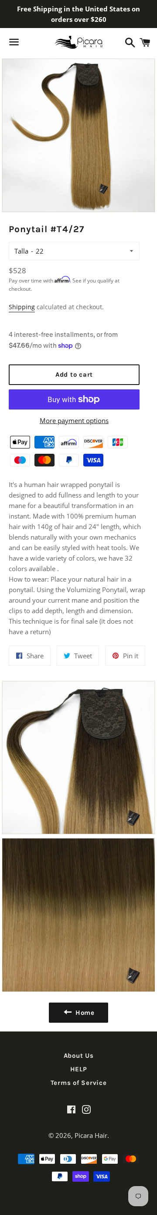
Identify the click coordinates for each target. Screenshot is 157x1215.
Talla (21, 251)
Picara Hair (91, 1135)
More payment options (74, 420)
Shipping (22, 307)
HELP (78, 1069)
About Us (79, 1056)
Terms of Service (79, 1083)
